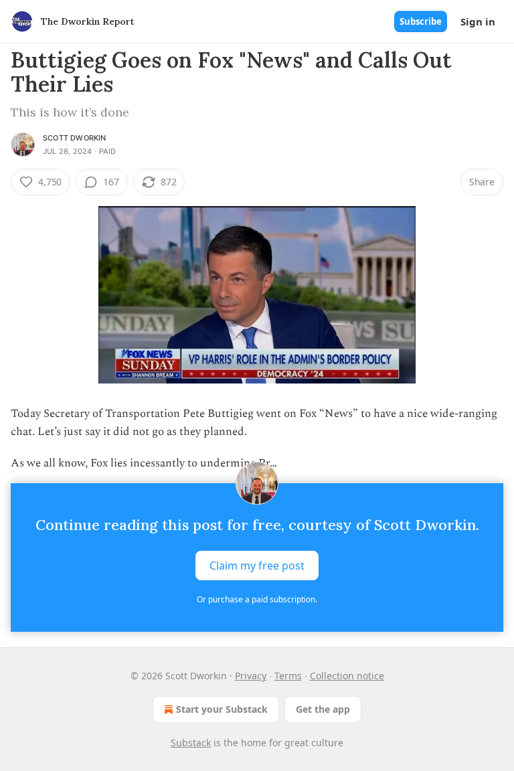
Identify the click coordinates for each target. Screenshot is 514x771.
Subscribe (421, 21)
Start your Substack (222, 709)
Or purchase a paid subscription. (257, 599)
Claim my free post (257, 565)
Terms (288, 675)
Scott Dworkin (74, 138)
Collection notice (347, 675)
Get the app (323, 709)
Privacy (250, 675)
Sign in (477, 21)
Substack (191, 742)
